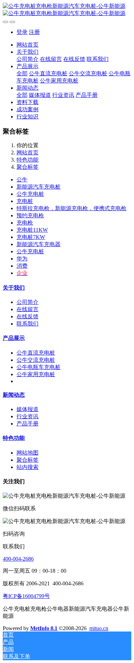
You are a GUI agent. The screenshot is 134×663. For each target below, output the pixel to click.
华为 (21, 259)
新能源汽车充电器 (38, 244)
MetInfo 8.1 (43, 628)
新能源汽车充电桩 (38, 187)
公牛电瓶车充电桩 (38, 367)
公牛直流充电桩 (35, 353)
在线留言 (27, 309)
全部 (21, 73)
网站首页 (27, 45)
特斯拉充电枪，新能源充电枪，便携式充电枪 (71, 208)
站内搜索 (27, 467)
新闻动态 (14, 395)
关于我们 (14, 288)
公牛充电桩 (30, 194)
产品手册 (27, 423)
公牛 (21, 179)
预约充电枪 (30, 215)
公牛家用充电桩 (35, 374)
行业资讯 (27, 416)
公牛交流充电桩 (35, 360)
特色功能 (27, 160)
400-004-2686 (18, 559)
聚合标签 (27, 167)
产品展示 (14, 338)
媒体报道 (27, 409)
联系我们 (27, 324)
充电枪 (24, 223)
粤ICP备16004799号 (26, 596)
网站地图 (27, 453)
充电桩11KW (32, 230)
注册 (34, 32)
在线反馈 (27, 316)
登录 (21, 32)
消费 (21, 266)
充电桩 (24, 201)
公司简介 (27, 302)
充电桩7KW (30, 237)
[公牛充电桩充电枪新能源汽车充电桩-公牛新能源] (67, 10)
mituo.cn (98, 628)
